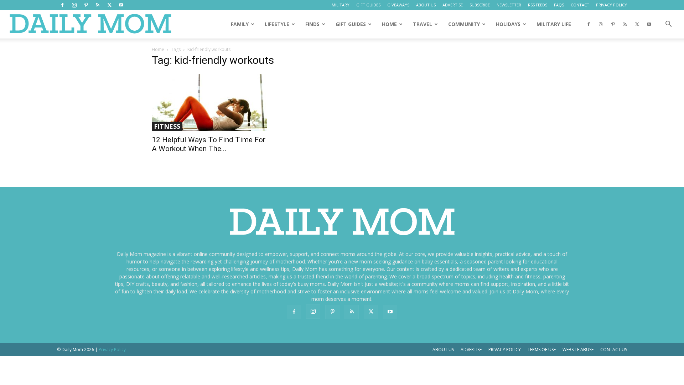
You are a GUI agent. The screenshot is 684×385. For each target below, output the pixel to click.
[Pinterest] (86, 5)
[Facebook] (62, 5)
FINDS (312, 24)
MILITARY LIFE (554, 24)
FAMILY (240, 24)
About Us (443, 349)
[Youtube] (121, 5)
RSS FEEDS (537, 4)
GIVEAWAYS (398, 4)
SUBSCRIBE (480, 4)
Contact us (613, 349)
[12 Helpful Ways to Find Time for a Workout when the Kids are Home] (209, 102)
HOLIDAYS (508, 24)
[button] (668, 24)
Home (158, 49)
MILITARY (340, 4)
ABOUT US (426, 4)
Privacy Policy (504, 349)
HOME (389, 24)
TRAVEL (422, 24)
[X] (109, 5)
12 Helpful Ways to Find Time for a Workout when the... (208, 144)
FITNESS (167, 126)
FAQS (559, 4)
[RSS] (97, 5)
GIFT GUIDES (368, 4)
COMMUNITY (464, 24)
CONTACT (580, 4)
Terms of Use (542, 349)
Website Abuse (578, 349)
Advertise (471, 349)
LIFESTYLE (277, 24)
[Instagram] (74, 5)
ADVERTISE (452, 4)
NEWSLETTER (509, 4)
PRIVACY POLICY (611, 4)
